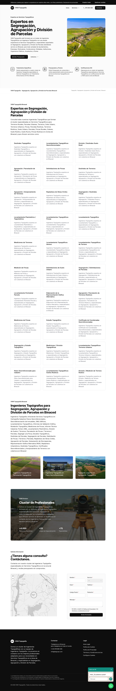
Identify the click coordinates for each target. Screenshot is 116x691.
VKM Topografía (21, 8)
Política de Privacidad (89, 609)
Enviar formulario (86, 614)
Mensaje (72, 599)
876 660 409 (89, 8)
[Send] (110, 678)
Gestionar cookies (100, 2)
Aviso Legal (86, 644)
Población (90, 592)
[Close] (111, 669)
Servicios (74, 8)
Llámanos (33, 57)
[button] (33, 595)
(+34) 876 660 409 (56, 649)
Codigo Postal (74, 592)
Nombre (72, 577)
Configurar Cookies (89, 655)
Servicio (90, 577)
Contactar (99, 8)
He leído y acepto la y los (85, 609)
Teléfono (90, 585)
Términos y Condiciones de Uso (80, 610)
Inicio (67, 8)
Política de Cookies (89, 647)
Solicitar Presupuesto (18, 57)
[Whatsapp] (110, 685)
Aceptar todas (86, 2)
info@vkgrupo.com (56, 651)
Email (72, 585)
